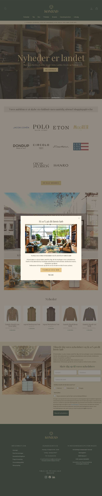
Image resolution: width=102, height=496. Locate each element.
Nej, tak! (51, 275)
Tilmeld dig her (51, 270)
